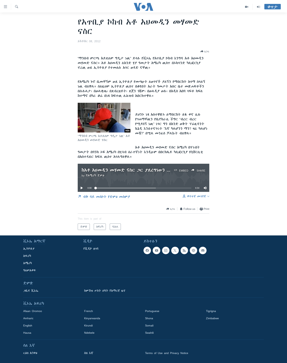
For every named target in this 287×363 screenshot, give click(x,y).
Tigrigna (211, 311)
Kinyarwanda (92, 318)
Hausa (27, 332)
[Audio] (258, 7)
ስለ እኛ (88, 353)
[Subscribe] (202, 250)
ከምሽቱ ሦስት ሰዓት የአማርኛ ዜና (104, 290)
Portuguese (152, 311)
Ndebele (89, 332)
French (88, 311)
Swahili (149, 332)
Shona (149, 318)
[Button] (204, 51)
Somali (149, 325)
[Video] (247, 7)
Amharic (28, 318)
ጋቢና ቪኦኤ (30, 290)
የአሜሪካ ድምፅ (95, 175)
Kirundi (88, 325)
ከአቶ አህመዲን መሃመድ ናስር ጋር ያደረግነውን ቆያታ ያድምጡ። (139, 170)
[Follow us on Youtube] (156, 250)
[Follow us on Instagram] (165, 250)
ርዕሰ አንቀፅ (30, 353)
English (27, 325)
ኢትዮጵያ (29, 248)
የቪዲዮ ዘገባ (90, 248)
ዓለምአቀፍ (29, 270)
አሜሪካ (27, 263)
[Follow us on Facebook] (147, 250)
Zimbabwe (212, 318)
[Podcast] (193, 250)
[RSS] (184, 250)
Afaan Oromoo (32, 311)
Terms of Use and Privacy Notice (166, 353)
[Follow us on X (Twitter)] (175, 250)
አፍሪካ (27, 256)
